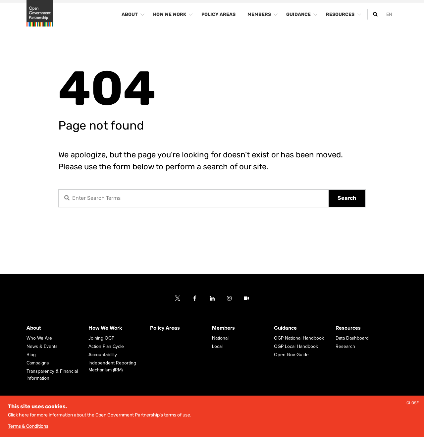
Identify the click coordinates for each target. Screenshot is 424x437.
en (389, 14)
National (220, 338)
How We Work (105, 328)
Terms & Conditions (28, 426)
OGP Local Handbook (296, 346)
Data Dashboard (352, 338)
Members (223, 328)
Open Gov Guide (291, 354)
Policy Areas (165, 328)
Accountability (102, 354)
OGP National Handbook (299, 338)
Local (217, 346)
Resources (348, 328)
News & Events (42, 346)
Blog (31, 354)
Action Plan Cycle (106, 346)
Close (412, 403)
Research (345, 346)
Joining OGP (101, 338)
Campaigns (37, 363)
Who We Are (39, 338)
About (33, 328)
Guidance (285, 328)
